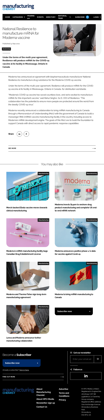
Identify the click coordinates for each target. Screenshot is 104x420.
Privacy (62, 400)
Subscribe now (64, 311)
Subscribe (80, 17)
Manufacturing (6, 49)
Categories (18, 17)
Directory (51, 17)
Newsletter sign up (45, 403)
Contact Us (41, 407)
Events (40, 17)
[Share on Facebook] (26, 134)
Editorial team (62, 17)
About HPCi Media (45, 399)
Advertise (63, 389)
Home (7, 17)
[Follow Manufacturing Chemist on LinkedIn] (86, 376)
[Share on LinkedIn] (19, 134)
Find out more (9, 377)
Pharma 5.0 (30, 17)
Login (96, 17)
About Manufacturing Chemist (43, 392)
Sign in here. (24, 370)
